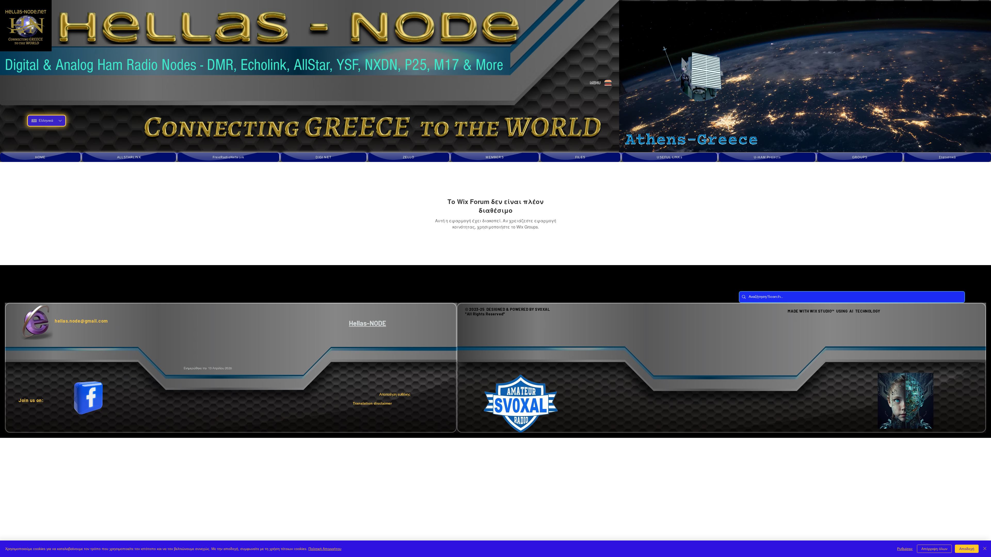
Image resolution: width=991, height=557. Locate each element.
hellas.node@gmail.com (81, 321)
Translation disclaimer (372, 403)
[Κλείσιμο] (985, 549)
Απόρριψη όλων (934, 549)
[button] (129, 157)
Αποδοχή (966, 549)
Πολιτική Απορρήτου (324, 549)
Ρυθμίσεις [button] (905, 549)
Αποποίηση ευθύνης (395, 394)
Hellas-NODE (367, 323)
